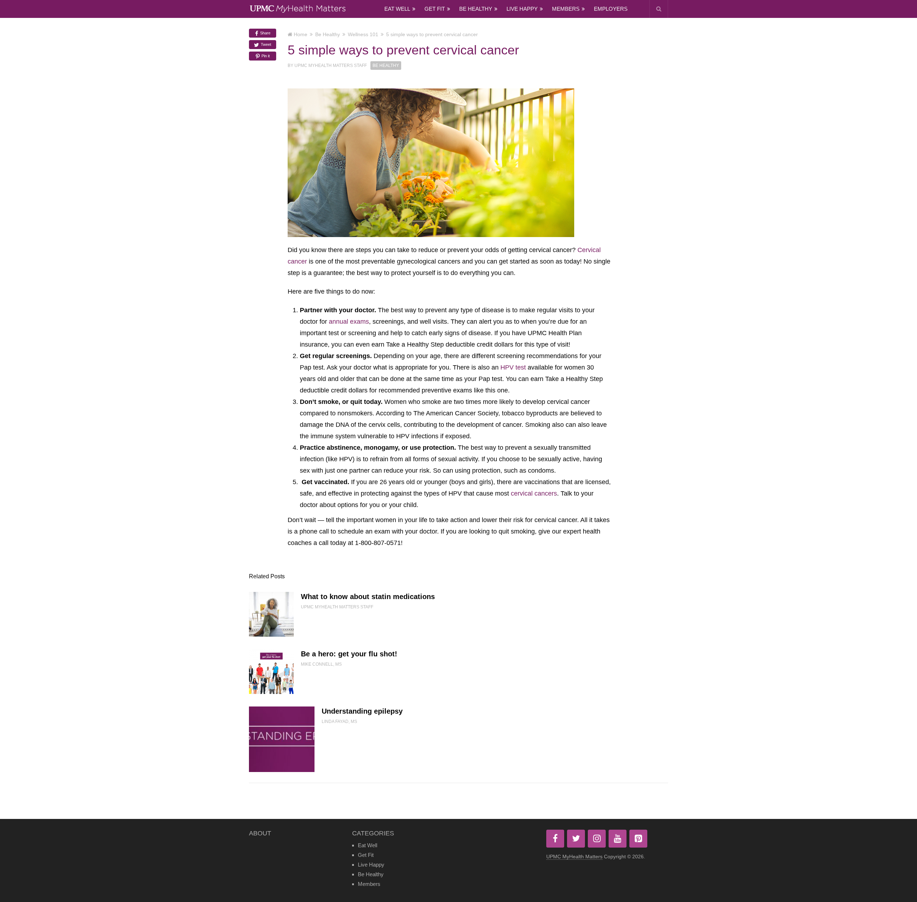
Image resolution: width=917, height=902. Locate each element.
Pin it (265, 56)
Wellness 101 (363, 34)
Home (300, 34)
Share (264, 33)
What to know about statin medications (368, 596)
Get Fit (434, 9)
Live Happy (522, 9)
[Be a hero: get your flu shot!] (271, 671)
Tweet (265, 44)
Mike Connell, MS (321, 664)
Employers (611, 9)
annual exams (349, 321)
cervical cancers (534, 493)
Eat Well (397, 9)
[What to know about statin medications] (271, 614)
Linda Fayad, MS (339, 721)
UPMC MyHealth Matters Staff (330, 65)
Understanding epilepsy (362, 711)
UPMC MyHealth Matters (574, 856)
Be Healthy (475, 9)
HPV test (513, 367)
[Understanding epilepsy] (282, 739)
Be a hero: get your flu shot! (349, 654)
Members (566, 9)
